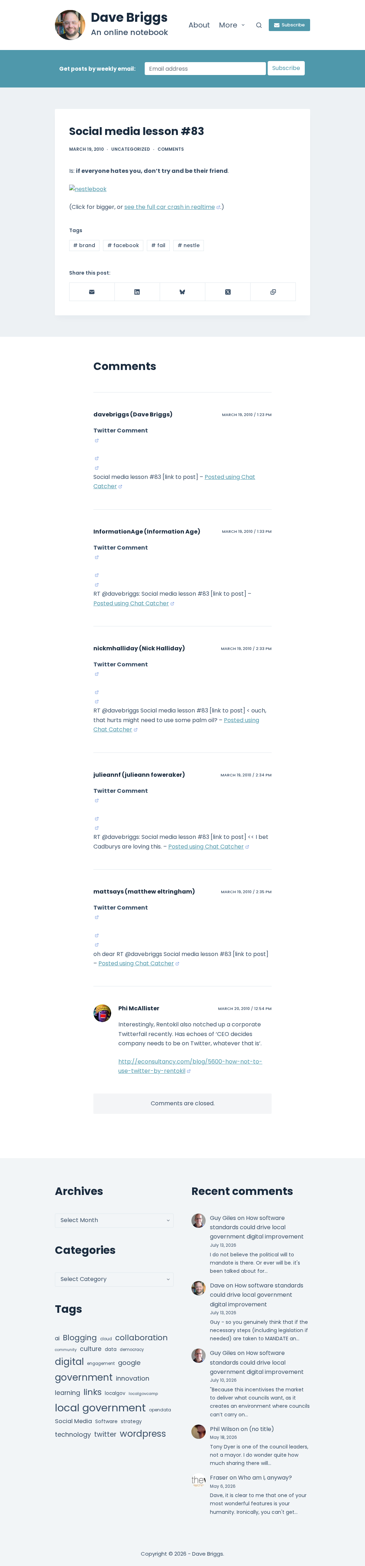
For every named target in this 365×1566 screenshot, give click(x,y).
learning (67, 1393)
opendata (160, 1410)
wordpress (143, 1433)
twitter (105, 1434)
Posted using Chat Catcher (131, 603)
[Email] (92, 292)
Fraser (219, 1478)
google (129, 1362)
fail (158, 245)
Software (106, 1421)
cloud (106, 1339)
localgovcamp (143, 1393)
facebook (123, 245)
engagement (101, 1363)
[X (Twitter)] (228, 292)
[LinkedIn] (137, 292)
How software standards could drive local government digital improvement (257, 1227)
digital (69, 1361)
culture (91, 1349)
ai (57, 1338)
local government (100, 1407)
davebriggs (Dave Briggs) (133, 414)
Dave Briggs (129, 17)
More (228, 25)
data (111, 1349)
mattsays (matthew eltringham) (144, 891)
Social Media (73, 1421)
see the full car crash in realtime (169, 207)
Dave (217, 1285)
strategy (131, 1421)
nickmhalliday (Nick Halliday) (139, 648)
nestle (189, 245)
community (66, 1349)
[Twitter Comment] (96, 440)
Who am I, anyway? (265, 1478)
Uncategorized (130, 149)
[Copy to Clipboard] (273, 292)
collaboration (141, 1337)
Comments (171, 149)
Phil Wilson (224, 1429)
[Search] (259, 25)
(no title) (261, 1429)
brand (84, 245)
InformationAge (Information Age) (146, 531)
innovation (132, 1378)
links (92, 1392)
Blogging (80, 1337)
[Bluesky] (182, 292)
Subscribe (293, 24)
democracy (132, 1349)
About (199, 25)
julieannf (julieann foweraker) (139, 775)
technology (73, 1434)
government (84, 1377)
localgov (115, 1393)
